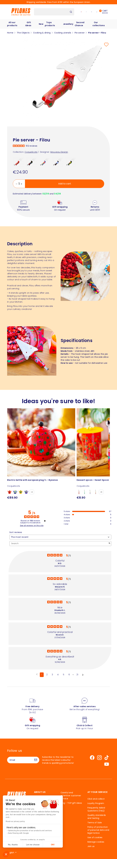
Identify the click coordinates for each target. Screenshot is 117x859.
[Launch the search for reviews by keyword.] (109, 543)
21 (77, 674)
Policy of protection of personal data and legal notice (98, 830)
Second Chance (79, 24)
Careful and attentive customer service (71, 795)
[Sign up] (35, 760)
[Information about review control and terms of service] (45, 521)
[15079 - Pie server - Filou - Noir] (70, 161)
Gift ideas (28, 24)
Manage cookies (95, 841)
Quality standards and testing (96, 817)
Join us (91, 846)
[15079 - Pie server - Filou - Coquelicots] (18, 161)
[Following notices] (82, 675)
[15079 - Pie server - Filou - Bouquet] (44, 161)
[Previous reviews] (37, 674)
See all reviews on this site (32, 526)
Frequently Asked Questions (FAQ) (96, 809)
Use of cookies (94, 837)
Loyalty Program (95, 803)
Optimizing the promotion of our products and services (30, 831)
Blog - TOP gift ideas (71, 803)
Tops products (50, 24)
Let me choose (33, 844)
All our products (12, 24)
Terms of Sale (94, 822)
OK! (53, 844)
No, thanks (13, 844)
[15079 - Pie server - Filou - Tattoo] (57, 161)
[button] (6, 854)
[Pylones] (21, 11)
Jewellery (68, 24)
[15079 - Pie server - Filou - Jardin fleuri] (31, 161)
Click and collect (96, 798)
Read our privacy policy (15, 821)
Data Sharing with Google (18, 833)
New (41, 24)
